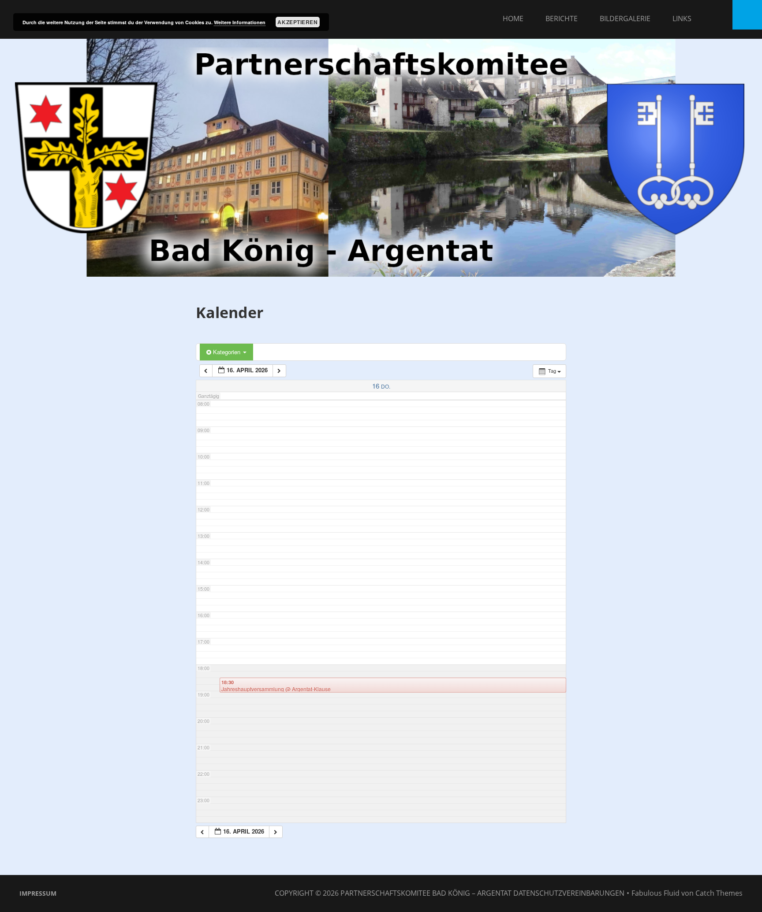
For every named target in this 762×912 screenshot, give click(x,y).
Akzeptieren (297, 22)
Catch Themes (719, 893)
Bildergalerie (625, 18)
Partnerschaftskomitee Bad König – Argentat (426, 893)
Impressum (37, 893)
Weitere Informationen (239, 22)
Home (513, 18)
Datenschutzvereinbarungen (568, 893)
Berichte (561, 18)
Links (681, 18)
